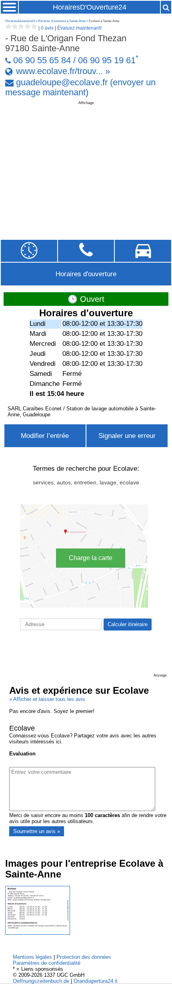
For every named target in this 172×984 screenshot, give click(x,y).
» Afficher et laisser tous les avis (47, 699)
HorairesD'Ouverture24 (89, 7)
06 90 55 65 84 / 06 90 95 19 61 (74, 60)
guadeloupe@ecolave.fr (62, 82)
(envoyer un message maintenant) (80, 87)
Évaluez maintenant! (79, 28)
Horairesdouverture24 (20, 21)
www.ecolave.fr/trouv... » (63, 71)
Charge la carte (90, 557)
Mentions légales (32, 957)
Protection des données (83, 957)
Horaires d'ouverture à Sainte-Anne (62, 21)
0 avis (47, 28)
